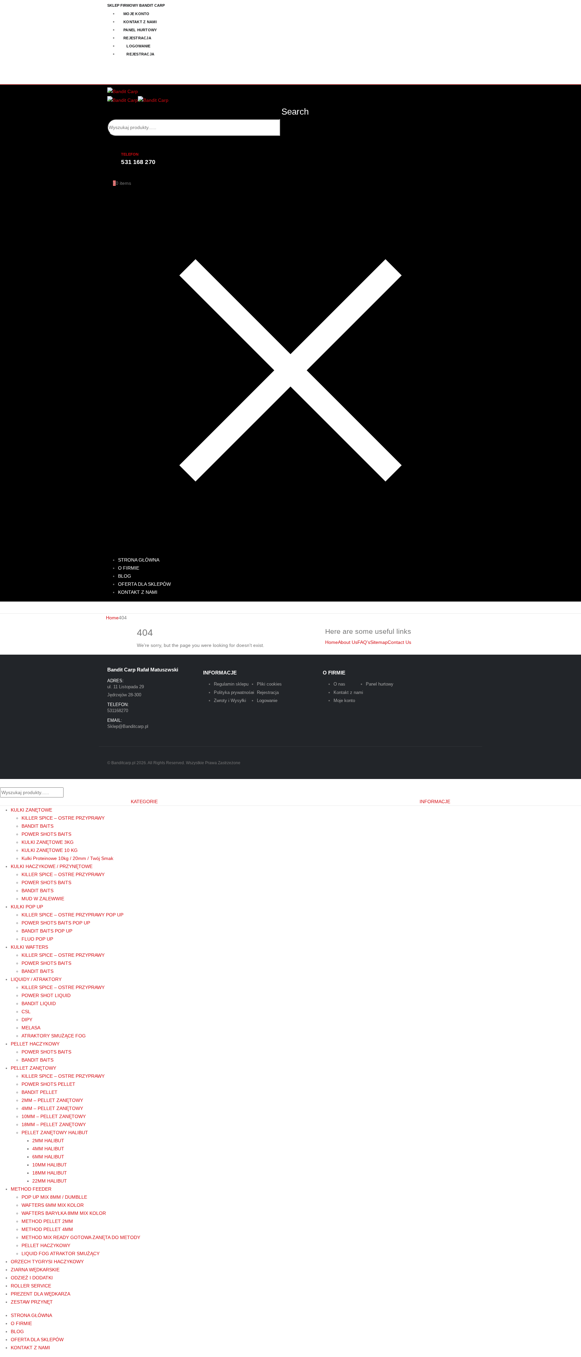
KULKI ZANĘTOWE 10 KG (50, 850)
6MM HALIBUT (48, 1156)
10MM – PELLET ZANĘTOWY (54, 1116)
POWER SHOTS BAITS (46, 834)
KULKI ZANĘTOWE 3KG (48, 842)
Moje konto (344, 700)
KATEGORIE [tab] (144, 801)
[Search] (194, 144)
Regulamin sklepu (231, 684)
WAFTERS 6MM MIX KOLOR (53, 1205)
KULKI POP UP (27, 906)
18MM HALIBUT (49, 1173)
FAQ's (363, 642)
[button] (290, 112)
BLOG (17, 1331)
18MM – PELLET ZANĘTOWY (54, 1124)
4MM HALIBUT (48, 1148)
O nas (339, 684)
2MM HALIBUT (48, 1140)
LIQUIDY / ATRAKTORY (36, 979)
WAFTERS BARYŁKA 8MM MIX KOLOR (64, 1213)
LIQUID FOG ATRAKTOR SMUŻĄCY (61, 1253)
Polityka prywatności (234, 692)
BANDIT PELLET (39, 1092)
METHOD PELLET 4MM (47, 1229)
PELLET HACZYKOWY (35, 1043)
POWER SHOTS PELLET (48, 1084)
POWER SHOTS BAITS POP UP (56, 923)
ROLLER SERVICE (31, 1285)
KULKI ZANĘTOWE (31, 810)
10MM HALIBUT (49, 1164)
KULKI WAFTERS (29, 947)
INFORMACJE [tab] (435, 801)
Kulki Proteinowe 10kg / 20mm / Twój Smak (67, 858)
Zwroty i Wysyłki (230, 700)
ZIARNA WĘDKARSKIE (35, 1269)
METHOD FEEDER (31, 1189)
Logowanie (267, 700)
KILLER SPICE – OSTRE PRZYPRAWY (63, 818)
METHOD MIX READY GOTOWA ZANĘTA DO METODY (81, 1237)
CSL (26, 1011)
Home (331, 642)
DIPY (27, 1019)
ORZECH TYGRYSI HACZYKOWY (47, 1261)
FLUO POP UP (37, 939)
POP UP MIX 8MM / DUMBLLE (54, 1197)
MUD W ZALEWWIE (43, 898)
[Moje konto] (110, 175)
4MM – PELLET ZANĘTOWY (52, 1108)
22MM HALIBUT (49, 1181)
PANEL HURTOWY (140, 30)
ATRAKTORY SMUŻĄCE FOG (54, 1035)
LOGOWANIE (138, 46)
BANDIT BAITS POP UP (47, 931)
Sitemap (379, 642)
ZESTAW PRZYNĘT (32, 1302)
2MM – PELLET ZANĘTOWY (52, 1100)
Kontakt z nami (348, 692)
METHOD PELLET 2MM (47, 1221)
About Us (347, 642)
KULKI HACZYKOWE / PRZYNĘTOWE (51, 866)
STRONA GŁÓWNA (31, 1315)
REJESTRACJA (137, 38)
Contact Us (399, 642)
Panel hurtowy (379, 684)
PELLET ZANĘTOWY (33, 1068)
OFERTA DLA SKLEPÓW (37, 1339)
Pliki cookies (269, 684)
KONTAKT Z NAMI (140, 22)
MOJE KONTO (136, 14)
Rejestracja (268, 692)
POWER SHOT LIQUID (46, 995)
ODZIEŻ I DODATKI (32, 1277)
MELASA (31, 1027)
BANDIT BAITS (37, 826)
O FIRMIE (21, 1323)
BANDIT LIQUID (39, 1003)
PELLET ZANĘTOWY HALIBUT (55, 1132)
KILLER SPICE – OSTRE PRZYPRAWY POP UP (72, 914)
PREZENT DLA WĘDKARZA (40, 1294)
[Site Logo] (122, 91)
